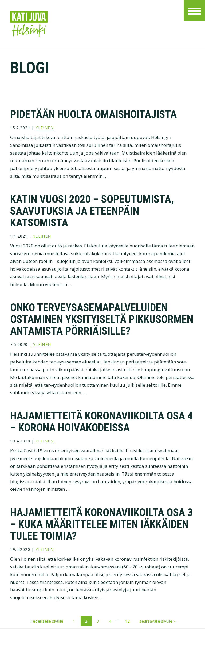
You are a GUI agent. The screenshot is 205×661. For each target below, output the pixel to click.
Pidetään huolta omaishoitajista (93, 114)
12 (128, 621)
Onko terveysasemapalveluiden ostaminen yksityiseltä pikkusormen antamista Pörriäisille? (101, 319)
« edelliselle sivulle (46, 621)
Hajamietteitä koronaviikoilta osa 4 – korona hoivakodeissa (101, 422)
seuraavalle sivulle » (157, 621)
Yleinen (45, 127)
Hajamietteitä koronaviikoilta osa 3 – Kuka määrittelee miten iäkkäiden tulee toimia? (101, 524)
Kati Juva (83, 24)
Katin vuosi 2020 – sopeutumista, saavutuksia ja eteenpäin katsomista (92, 211)
